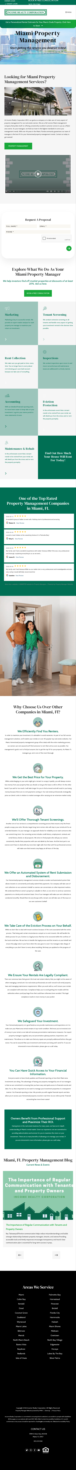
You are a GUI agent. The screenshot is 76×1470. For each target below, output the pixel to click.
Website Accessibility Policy (61, 1421)
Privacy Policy (56, 1410)
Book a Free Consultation (38, 293)
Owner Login (9, 1)
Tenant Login (11, 4)
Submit (69, 248)
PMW (41, 1410)
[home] (25, 12)
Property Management (18, 146)
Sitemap (47, 1410)
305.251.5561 (34, 4)
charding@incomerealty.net (44, 1421)
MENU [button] (69, 12)
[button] (9, 103)
